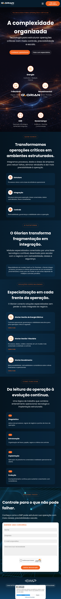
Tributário (16, 91)
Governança (41, 121)
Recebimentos (45, 91)
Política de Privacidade (30, 597)
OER (20, 121)
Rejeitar (37, 595)
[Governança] (41, 115)
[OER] (20, 115)
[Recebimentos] (45, 86)
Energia (30, 74)
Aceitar (23, 595)
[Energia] (31, 69)
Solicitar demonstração (30, 567)
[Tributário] (16, 86)
